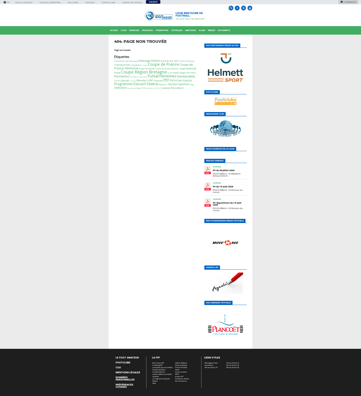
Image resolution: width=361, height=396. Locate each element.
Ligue (123, 30)
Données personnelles (125, 378)
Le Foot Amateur (127, 358)
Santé (177, 370)
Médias (211, 30)
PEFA (173, 80)
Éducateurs (177, 87)
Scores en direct (181, 372)
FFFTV (177, 374)
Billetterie (73, 2)
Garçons (117, 81)
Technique (176, 30)
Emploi (176, 72)
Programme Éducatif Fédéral (136, 84)
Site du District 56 (232, 367)
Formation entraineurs (138, 77)
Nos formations (181, 381)
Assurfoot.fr (209, 365)
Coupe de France (163, 64)
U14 (143, 87)
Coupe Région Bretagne (144, 72)
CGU (118, 367)
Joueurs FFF (179, 376)
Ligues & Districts (23, 2)
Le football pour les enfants (162, 367)
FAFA (154, 383)
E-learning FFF (157, 365)
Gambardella (186, 76)
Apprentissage (131, 61)
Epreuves (134, 30)
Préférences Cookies (124, 386)
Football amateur (158, 370)
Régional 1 (163, 84)
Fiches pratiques (181, 365)
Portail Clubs (108, 2)
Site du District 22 (232, 363)
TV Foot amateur (181, 367)
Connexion (350, 2)
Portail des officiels (132, 2)
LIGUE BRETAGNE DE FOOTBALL (189, 14)
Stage (192, 84)
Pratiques (147, 30)
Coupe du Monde (147, 68)
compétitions (136, 65)
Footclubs (123, 363)
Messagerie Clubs (211, 363)
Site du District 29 (211, 367)
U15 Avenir (150, 88)
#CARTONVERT (119, 61)
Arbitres (165, 60)
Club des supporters (50, 2)
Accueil (114, 30)
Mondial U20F (145, 80)
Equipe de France (187, 72)
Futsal (153, 76)
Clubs (202, 30)
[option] (225, 68)
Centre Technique (186, 61)
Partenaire (158, 80)
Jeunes (125, 80)
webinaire (166, 88)
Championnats (122, 64)
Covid (169, 73)
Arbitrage (190, 30)
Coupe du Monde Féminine (167, 68)
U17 (159, 88)
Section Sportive (178, 84)
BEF (171, 61)
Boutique (90, 2)
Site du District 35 (232, 365)
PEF (166, 80)
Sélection (120, 88)
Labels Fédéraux (181, 363)
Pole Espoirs (184, 80)
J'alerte (153, 2)
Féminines (167, 76)
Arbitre (155, 61)
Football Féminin (158, 372)
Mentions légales (128, 372)
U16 (156, 88)
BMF (176, 60)
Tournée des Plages (134, 88)
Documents (224, 30)
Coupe (144, 65)
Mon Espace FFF (158, 363)
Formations (162, 30)
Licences (133, 81)
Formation (121, 76)
